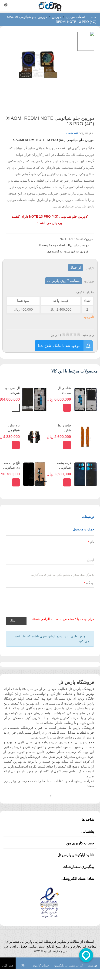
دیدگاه (89, 583)
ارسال (14, 620)
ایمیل (90, 560)
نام (91, 541)
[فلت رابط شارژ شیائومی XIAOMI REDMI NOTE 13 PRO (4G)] (85, 436)
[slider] (71, 334)
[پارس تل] (50, 6)
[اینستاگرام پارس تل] (32, 795)
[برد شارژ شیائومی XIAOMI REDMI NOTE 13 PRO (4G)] (34, 436)
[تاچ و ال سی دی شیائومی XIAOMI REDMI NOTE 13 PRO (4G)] (34, 474)
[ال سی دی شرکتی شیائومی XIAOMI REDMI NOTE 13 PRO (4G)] (34, 399)
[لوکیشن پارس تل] (51, 795)
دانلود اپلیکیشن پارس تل (75, 855)
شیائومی (72, 132)
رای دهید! (87, 335)
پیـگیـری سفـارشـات (78, 867)
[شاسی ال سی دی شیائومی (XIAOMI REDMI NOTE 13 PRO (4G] (85, 399)
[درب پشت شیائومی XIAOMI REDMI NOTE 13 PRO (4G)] (85, 474)
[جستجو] (92, 5)
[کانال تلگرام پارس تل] (42, 795)
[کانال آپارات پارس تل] (60, 795)
